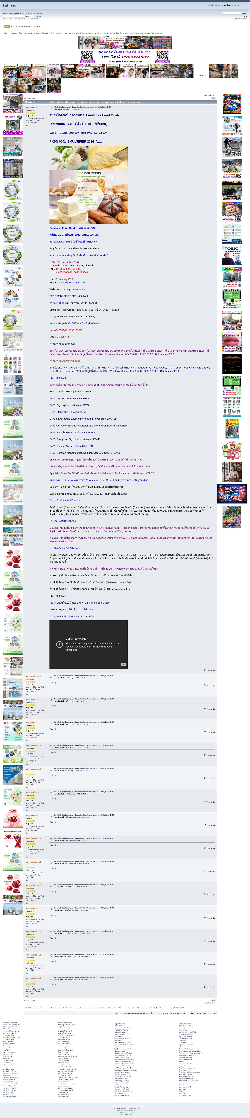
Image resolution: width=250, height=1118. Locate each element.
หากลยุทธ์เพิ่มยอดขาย (65, 1022)
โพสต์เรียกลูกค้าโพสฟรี (121, 1081)
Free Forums (129, 1112)
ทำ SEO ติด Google (9, 1052)
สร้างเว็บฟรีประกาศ (64, 1096)
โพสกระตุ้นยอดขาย (185, 1023)
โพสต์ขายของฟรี (8, 1041)
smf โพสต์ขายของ (120, 1085)
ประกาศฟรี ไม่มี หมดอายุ (10, 1082)
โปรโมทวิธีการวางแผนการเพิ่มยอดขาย (191, 1053)
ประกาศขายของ (8, 1060)
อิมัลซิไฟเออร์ (78, 241)
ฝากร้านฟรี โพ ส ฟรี (9, 1086)
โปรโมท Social (63, 1058)
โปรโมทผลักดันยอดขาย (186, 1049)
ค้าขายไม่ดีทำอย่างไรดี (65, 1031)
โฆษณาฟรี (6, 1046)
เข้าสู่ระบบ (29, 13)
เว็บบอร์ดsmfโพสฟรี (64, 1067)
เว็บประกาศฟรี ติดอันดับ (10, 1084)
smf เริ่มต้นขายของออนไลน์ (122, 1047)
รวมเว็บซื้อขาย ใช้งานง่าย (10, 1071)
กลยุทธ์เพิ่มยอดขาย (64, 1027)
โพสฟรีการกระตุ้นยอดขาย (187, 1068)
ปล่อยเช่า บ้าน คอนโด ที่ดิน (11, 1077)
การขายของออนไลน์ (64, 1094)
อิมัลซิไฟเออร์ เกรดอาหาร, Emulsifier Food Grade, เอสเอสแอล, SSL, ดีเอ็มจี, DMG (82, 107)
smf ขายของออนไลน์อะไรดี (122, 1038)
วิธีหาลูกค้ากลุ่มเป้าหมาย (10, 1029)
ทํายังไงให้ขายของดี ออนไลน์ (11, 1024)
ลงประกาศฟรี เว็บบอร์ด (65, 1071)
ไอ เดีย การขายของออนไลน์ (122, 1049)
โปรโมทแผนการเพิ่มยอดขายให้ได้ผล (190, 1051)
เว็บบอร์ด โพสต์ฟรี (64, 1044)
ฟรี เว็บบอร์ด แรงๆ (64, 1075)
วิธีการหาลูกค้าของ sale (10, 1027)
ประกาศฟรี (6, 1048)
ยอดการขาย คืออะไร (185, 1064)
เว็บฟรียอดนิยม (7, 1056)
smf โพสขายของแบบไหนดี (122, 1068)
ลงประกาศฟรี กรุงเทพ (9, 1088)
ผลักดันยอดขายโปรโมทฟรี (187, 1047)
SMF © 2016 (124, 1108)
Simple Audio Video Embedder (126, 1110)
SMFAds (121, 1112)
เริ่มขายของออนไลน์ (120, 1032)
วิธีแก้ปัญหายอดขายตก (186, 1028)
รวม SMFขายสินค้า (64, 1037)
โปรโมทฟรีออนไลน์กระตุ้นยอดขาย (189, 1072)
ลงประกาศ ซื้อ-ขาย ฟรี (65, 1046)
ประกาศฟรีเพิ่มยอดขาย (186, 1074)
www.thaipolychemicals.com (71, 289)
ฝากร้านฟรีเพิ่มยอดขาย (186, 1078)
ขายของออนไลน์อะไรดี (186, 1034)
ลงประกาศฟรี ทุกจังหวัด (10, 1073)
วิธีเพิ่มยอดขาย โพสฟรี (121, 1093)
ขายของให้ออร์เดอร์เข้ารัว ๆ (122, 1076)
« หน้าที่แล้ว (207, 95)
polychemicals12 (33, 107)
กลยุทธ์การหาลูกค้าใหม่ (10, 1022)
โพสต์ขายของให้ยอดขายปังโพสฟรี (124, 1061)
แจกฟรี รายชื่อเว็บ (63, 1063)
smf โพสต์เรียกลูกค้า (120, 1078)
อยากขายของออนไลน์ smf (122, 1042)
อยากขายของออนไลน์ (64, 1086)
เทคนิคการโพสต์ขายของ (121, 1057)
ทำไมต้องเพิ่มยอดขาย (185, 1059)
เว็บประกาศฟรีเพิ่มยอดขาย (187, 1083)
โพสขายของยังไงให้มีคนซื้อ (122, 1066)
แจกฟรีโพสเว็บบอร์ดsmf (65, 1065)
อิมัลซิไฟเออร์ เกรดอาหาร (70, 602)
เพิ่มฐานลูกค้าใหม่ (8, 1035)
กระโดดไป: (117, 1013)
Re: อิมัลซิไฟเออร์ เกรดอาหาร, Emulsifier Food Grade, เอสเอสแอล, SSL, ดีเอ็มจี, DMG (84, 676)
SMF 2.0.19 (116, 1108)
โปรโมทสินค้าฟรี (63, 1054)
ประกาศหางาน (7, 1063)
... (32, 98)
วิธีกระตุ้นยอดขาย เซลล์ (186, 1026)
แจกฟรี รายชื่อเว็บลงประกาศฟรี (68, 1056)
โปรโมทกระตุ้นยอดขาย (186, 1070)
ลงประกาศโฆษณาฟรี (9, 1092)
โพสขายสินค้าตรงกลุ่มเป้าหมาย (67, 1077)
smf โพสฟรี (118, 1036)
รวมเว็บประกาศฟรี (8, 1039)
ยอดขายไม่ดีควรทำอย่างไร (187, 1055)
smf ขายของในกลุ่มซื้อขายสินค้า (124, 1064)
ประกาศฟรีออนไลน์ (64, 1039)
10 (34, 98)
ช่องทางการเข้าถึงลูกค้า (10, 1033)
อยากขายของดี (118, 1026)
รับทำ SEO (10, 5)
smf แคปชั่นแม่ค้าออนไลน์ (122, 1072)
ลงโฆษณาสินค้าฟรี (9, 1044)
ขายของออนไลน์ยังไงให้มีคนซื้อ (123, 1028)
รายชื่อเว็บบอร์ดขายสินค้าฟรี (67, 1069)
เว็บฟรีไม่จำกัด (7, 1050)
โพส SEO (182, 1091)
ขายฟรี (181, 1061)
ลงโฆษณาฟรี (183, 1093)
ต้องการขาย (6, 1075)
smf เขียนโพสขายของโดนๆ (122, 1087)
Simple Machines (134, 1108)
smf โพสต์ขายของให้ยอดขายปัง (124, 1059)
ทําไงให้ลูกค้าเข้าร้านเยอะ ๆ (66, 1024)
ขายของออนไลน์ (63, 1082)
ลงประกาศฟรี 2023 (9, 1094)
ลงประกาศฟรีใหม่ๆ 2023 (65, 1050)
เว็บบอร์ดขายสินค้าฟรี (65, 1073)
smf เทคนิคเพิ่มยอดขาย (121, 1095)
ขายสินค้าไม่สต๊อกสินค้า (121, 1030)
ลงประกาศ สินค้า (63, 1041)
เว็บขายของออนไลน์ (120, 1051)
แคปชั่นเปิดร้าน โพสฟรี (121, 1089)
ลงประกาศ (6, 1067)
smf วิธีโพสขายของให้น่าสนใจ (123, 1091)
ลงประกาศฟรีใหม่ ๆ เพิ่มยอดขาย (189, 1081)
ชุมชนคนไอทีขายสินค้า (65, 1048)
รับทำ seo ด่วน (119, 1034)
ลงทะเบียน (39, 13)
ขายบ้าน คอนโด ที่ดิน (9, 1079)
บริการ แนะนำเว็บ (8, 1065)
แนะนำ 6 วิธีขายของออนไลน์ (67, 1084)
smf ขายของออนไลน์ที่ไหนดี (122, 1055)
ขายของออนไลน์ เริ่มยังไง (65, 1090)
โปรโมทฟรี (182, 1042)
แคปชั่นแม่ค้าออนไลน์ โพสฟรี (123, 1074)
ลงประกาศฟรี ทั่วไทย (9, 1090)
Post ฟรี (181, 1085)
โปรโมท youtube (63, 1060)
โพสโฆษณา (6, 1058)
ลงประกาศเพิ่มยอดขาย (186, 1076)
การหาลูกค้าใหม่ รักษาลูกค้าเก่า (12, 1031)
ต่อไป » (214, 95)
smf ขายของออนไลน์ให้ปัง (122, 1083)
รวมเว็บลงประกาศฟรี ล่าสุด (11, 1037)
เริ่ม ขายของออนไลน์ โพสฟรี (123, 1053)
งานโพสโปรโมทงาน (64, 1033)
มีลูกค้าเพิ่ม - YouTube (186, 1045)
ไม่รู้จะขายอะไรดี (119, 1023)
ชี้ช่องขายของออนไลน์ (64, 1092)
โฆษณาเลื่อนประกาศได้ (65, 1079)
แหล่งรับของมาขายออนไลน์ (187, 1032)
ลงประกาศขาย (7, 1054)
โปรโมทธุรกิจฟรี (63, 1052)
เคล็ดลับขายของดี (63, 1029)
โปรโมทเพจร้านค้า (185, 1095)
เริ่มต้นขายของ (183, 1030)
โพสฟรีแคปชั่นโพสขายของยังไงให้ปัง (125, 1070)
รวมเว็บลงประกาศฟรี (9, 1096)
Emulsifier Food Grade (103, 115)
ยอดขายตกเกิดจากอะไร (186, 1057)
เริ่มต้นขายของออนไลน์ (65, 1088)
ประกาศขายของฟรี (185, 1087)
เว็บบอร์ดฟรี (183, 1040)
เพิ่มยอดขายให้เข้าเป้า (185, 1038)
